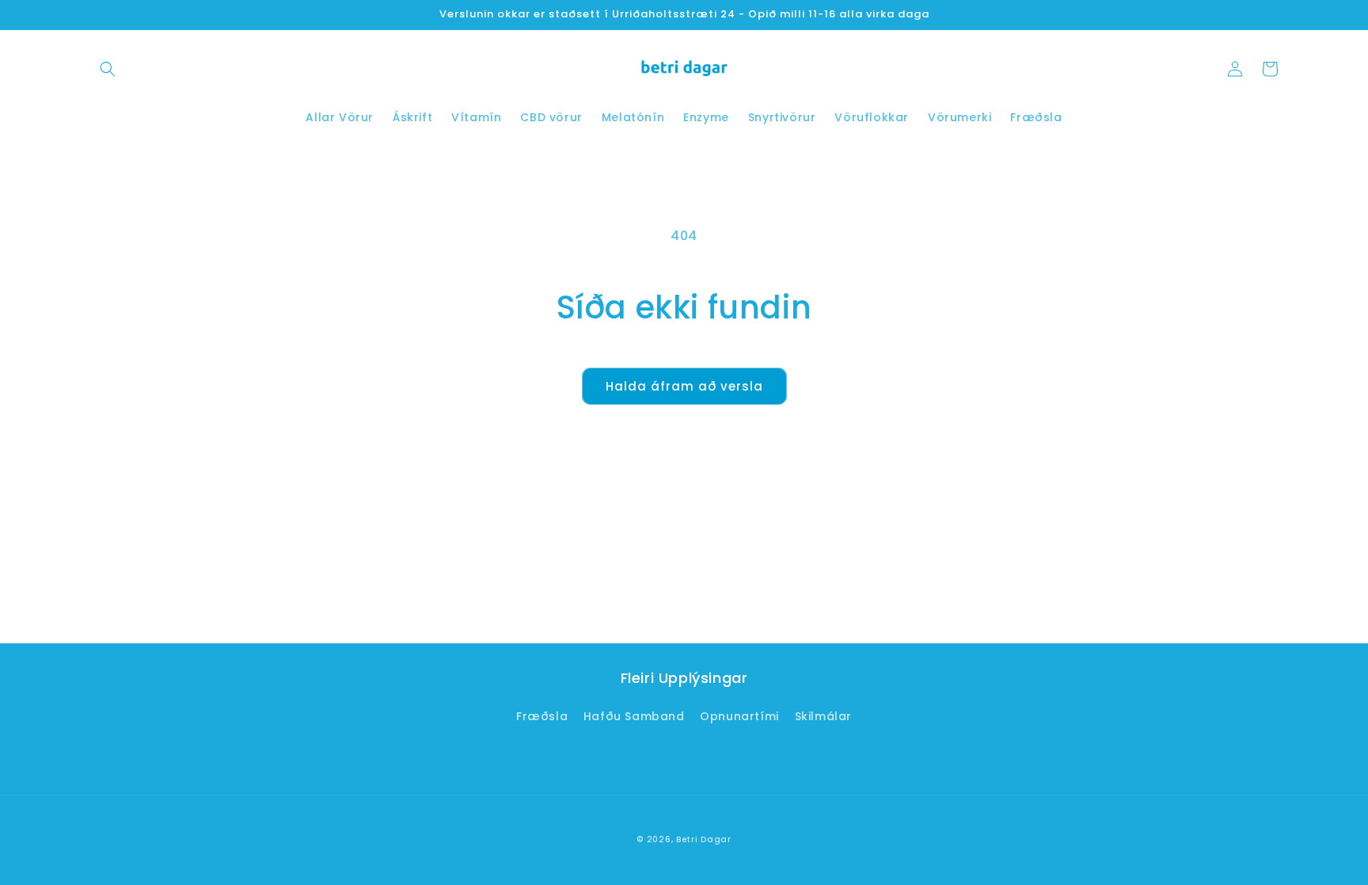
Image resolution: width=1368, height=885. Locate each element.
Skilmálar (823, 716)
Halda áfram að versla (684, 386)
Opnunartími (739, 716)
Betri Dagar (704, 839)
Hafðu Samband (634, 716)
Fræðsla (542, 716)
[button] (107, 68)
